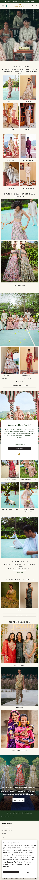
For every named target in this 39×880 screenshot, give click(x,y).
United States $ (19, 444)
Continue (19, 449)
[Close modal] (35, 422)
